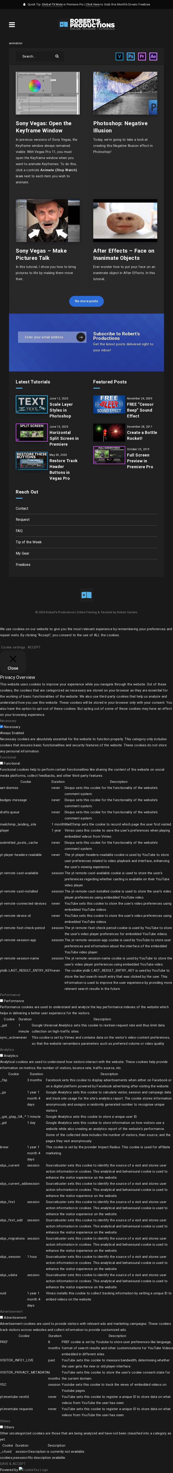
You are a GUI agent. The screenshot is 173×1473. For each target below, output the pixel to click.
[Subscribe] (80, 337)
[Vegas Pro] (119, 56)
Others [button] (5, 1421)
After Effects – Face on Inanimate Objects (124, 254)
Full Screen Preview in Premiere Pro (140, 461)
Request (23, 519)
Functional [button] (8, 757)
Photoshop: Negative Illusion (120, 127)
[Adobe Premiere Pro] (142, 56)
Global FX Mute (52, 4)
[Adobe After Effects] (153, 56)
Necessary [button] (8, 721)
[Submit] (57, 55)
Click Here (93, 4)
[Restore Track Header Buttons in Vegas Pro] (32, 461)
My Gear (22, 553)
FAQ (19, 531)
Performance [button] (10, 995)
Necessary (12, 727)
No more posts (86, 301)
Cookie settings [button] (13, 647)
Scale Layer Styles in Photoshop (61, 410)
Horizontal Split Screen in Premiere (64, 438)
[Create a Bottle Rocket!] (109, 433)
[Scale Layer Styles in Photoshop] (32, 404)
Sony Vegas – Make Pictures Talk (41, 254)
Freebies (23, 564)
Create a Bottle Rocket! (142, 435)
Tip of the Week (29, 542)
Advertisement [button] (11, 1311)
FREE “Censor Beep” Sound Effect (140, 410)
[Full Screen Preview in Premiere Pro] (109, 455)
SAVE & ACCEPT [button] (13, 1464)
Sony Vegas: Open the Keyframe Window (44, 127)
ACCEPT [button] (34, 647)
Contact (22, 508)
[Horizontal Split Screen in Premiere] (32, 433)
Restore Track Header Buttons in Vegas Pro (64, 469)
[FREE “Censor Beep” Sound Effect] (109, 404)
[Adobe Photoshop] (131, 56)
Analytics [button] (7, 1050)
